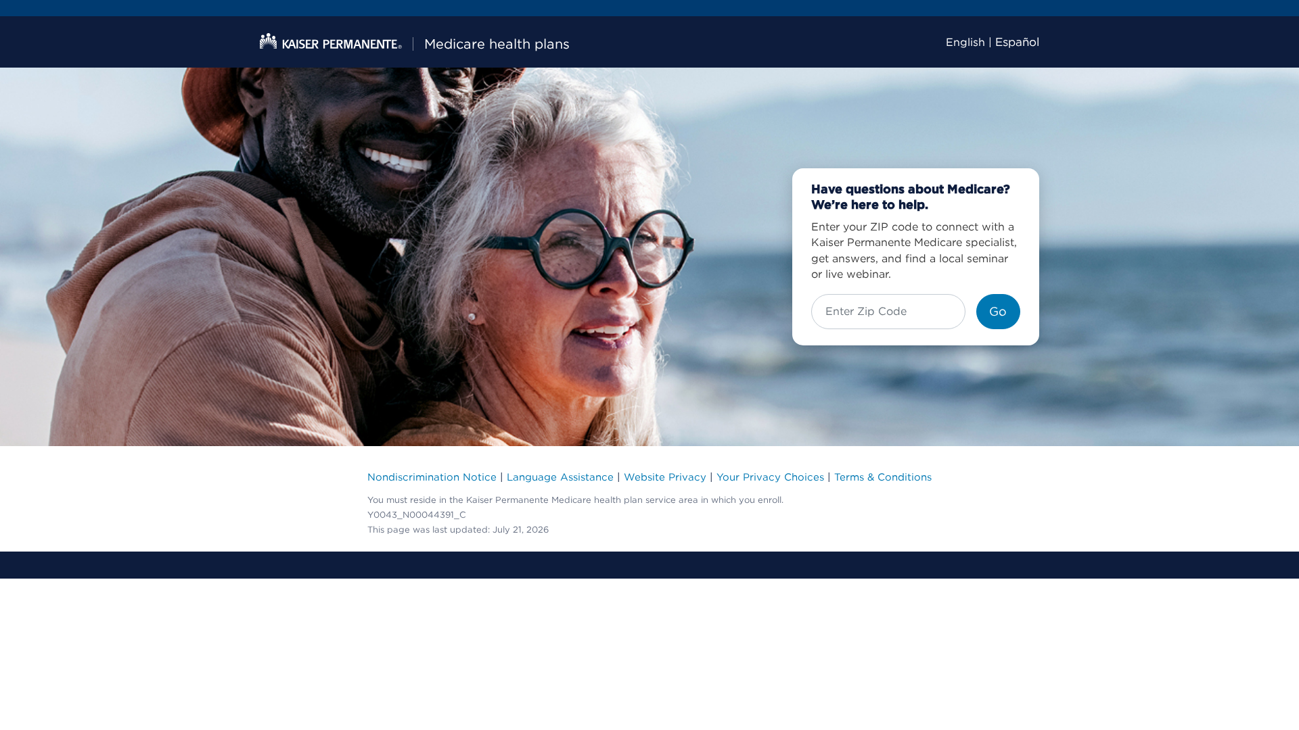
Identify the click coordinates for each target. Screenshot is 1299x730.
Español (1017, 42)
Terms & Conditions (883, 477)
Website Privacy (665, 477)
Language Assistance (560, 477)
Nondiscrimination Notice (432, 477)
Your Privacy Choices (770, 477)
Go (998, 311)
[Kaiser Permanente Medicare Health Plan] (331, 41)
